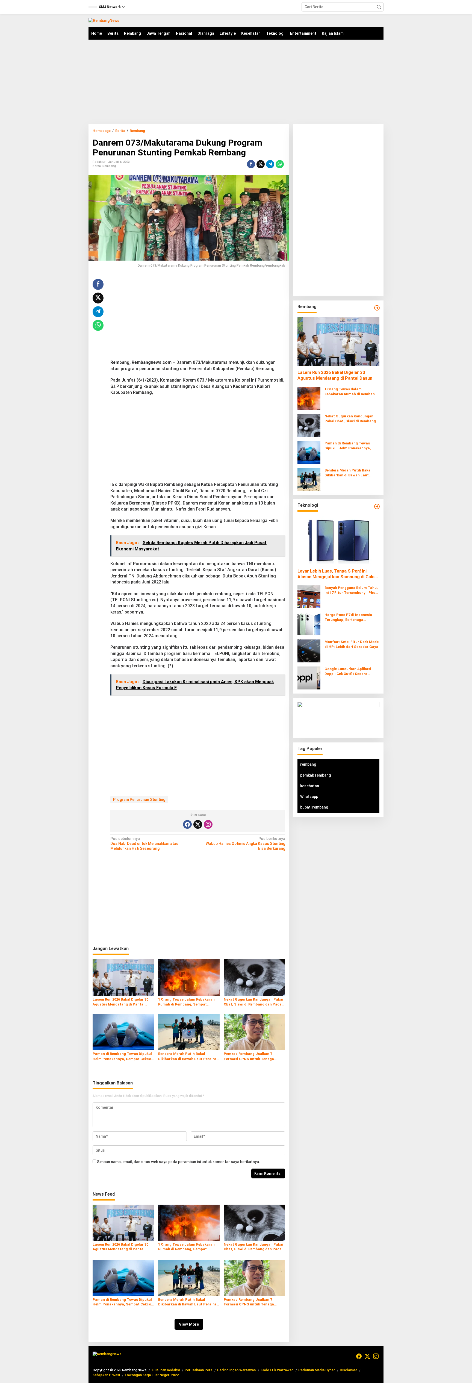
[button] (379, 6)
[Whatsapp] (280, 164)
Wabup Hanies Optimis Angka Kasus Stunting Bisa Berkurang (245, 843)
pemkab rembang (315, 775)
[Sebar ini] (251, 164)
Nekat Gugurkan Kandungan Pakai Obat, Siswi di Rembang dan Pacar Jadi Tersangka (253, 1002)
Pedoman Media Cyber (316, 1370)
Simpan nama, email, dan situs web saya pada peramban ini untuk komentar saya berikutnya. (178, 1162)
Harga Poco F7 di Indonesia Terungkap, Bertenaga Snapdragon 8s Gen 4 (348, 617)
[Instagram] (208, 824)
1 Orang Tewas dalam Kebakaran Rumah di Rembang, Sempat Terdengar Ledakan (186, 1002)
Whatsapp (309, 796)
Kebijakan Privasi (106, 1375)
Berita (97, 166)
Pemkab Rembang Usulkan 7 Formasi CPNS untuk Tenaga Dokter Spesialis (249, 1056)
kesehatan (309, 786)
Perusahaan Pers (198, 1370)
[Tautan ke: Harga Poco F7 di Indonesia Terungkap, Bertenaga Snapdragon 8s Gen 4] (308, 623)
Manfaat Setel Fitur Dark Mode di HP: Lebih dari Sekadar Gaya (351, 644)
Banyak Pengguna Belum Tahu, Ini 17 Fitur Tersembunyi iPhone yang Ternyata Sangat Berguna (351, 590)
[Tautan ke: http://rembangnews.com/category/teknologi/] (377, 506)
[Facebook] (187, 824)
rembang (308, 764)
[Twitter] (197, 824)
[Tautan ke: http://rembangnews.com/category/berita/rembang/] (377, 308)
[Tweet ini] (260, 164)
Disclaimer (348, 1370)
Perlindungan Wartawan (236, 1370)
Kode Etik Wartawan (277, 1370)
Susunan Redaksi (166, 1370)
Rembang (109, 166)
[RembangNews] (103, 20)
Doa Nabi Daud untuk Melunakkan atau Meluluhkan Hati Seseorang (144, 843)
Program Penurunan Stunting (139, 799)
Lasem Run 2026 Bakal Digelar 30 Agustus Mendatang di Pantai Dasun (120, 1002)
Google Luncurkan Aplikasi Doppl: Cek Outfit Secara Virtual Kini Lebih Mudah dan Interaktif (349, 671)
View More (189, 1324)
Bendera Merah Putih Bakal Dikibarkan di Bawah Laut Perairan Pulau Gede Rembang (188, 1056)
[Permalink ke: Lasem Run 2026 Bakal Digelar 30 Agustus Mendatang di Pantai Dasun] (123, 977)
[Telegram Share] (270, 164)
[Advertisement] (236, 82)
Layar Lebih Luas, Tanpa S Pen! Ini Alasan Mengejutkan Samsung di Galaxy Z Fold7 (338, 574)
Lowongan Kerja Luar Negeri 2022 (152, 1375)
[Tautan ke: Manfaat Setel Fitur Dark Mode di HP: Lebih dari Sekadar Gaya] (308, 650)
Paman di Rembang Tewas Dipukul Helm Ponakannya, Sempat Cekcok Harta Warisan (123, 1056)
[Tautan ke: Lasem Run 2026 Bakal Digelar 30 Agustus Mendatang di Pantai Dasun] (338, 341)
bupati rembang (314, 807)
